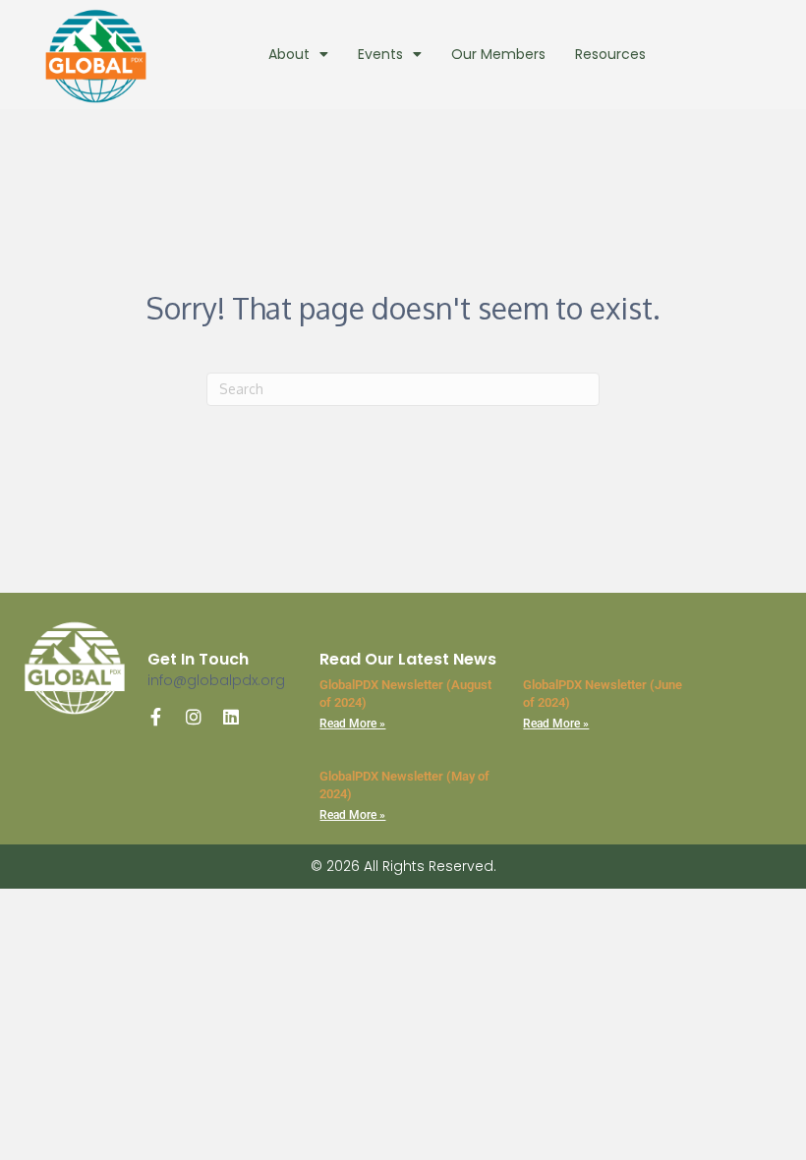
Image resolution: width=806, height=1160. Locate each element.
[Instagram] (193, 716)
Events (380, 54)
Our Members (498, 54)
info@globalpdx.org (216, 680)
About (289, 54)
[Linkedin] (231, 716)
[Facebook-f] (156, 716)
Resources (610, 54)
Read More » (352, 723)
